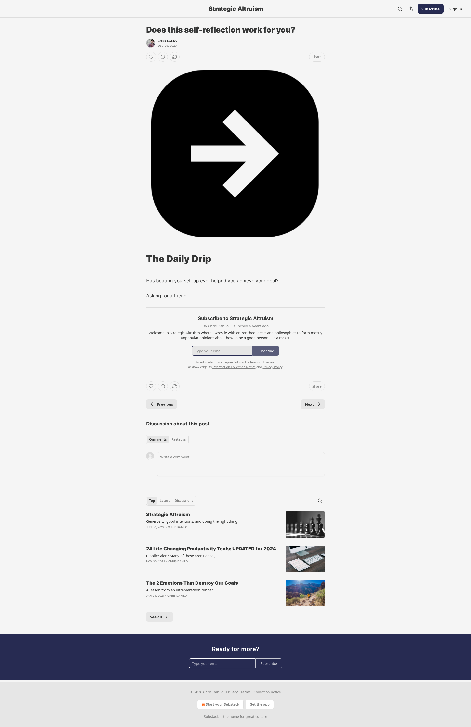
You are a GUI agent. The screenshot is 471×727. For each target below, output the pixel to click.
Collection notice (267, 692)
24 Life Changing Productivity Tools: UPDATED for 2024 (211, 549)
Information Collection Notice (234, 367)
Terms (246, 692)
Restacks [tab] (178, 439)
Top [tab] (152, 500)
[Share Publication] (411, 9)
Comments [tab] (158, 439)
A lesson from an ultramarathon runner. (179, 589)
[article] (235, 524)
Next (309, 404)
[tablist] (167, 439)
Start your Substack (222, 704)
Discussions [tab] (184, 500)
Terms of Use (259, 362)
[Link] (139, 259)
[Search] (400, 9)
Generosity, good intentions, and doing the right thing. (192, 521)
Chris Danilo (167, 40)
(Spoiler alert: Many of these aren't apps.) (181, 555)
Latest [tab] (165, 500)
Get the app (260, 704)
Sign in (455, 8)
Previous (165, 404)
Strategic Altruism (168, 514)
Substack (211, 716)
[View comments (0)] (163, 57)
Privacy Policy (272, 367)
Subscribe (430, 8)
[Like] (151, 57)
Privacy (232, 692)
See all (156, 616)
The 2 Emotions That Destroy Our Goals (192, 583)
